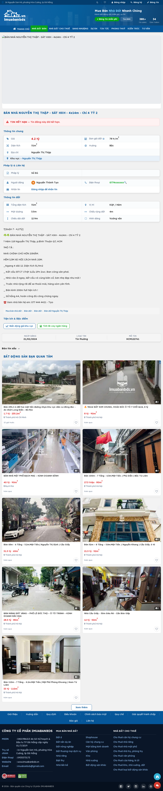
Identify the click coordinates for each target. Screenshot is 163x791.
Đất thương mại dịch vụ (68, 751)
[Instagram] (136, 786)
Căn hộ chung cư (95, 742)
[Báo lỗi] (157, 776)
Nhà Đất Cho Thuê (59, 28)
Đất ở (59, 737)
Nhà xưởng (92, 760)
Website (6, 761)
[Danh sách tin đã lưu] (105, 2)
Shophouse (92, 737)
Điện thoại (8, 757)
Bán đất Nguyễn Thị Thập (56, 311)
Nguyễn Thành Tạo (45, 182)
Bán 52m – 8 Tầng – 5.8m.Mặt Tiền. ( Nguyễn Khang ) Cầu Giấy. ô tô (119, 544)
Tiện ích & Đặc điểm (16, 318)
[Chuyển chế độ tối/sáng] (97, 2)
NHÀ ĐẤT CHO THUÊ (124, 731)
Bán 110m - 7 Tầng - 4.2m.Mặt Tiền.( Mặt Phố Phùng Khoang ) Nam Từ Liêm (40, 683)
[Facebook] (121, 786)
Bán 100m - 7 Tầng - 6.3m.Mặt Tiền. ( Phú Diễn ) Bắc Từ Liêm (116, 475)
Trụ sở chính (5, 751)
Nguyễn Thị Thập (32, 158)
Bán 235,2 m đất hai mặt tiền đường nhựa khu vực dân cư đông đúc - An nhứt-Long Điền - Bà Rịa (40, 408)
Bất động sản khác (96, 765)
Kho (88, 755)
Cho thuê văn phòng (124, 755)
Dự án (94, 28)
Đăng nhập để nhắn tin (44, 189)
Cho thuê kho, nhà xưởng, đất (129, 765)
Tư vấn (146, 28)
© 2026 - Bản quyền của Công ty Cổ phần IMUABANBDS (28, 786)
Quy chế (119, 714)
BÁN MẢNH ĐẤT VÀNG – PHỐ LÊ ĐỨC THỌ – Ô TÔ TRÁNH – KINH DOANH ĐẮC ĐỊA (38, 614)
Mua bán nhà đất (14, 311)
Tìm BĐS (126, 19)
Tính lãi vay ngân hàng (55, 326)
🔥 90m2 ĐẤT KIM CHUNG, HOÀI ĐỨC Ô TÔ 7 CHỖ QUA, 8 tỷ (116, 407)
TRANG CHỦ (23, 29)
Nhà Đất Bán (39, 28)
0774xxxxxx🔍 (118, 182)
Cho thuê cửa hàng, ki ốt (126, 760)
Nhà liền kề (62, 765)
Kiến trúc (133, 28)
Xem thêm (82, 707)
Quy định (51, 714)
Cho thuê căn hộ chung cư (127, 737)
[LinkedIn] (143, 786)
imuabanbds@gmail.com (30, 766)
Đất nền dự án (63, 742)
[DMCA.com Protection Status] (22, 776)
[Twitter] (128, 786)
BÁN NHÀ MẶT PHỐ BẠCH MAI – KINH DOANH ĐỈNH (31, 475)
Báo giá (73, 720)
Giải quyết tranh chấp (144, 714)
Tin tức (104, 28)
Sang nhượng (80, 28)
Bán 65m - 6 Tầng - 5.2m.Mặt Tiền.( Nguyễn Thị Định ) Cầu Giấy (37, 544)
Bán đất (28, 311)
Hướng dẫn (32, 714)
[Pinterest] (151, 786)
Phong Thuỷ (118, 28)
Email (5, 766)
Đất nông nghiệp (65, 746)
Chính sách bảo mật (95, 714)
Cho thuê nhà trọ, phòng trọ (128, 751)
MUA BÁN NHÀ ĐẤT (67, 731)
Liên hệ (90, 720)
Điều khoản (70, 714)
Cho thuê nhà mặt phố (125, 746)
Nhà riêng (61, 755)
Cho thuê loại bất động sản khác (130, 769)
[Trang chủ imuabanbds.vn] (19, 15)
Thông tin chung (13, 131)
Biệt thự (60, 760)
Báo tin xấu (9, 348)
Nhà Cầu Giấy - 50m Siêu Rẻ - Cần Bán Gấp (107, 613)
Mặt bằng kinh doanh (97, 746)
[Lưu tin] (76, 422)
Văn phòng (92, 751)
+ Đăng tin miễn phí (107, 19)
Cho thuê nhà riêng (123, 742)
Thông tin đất (12, 197)
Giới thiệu (12, 714)
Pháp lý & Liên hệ (14, 165)
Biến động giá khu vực (21, 326)
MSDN (5, 738)
